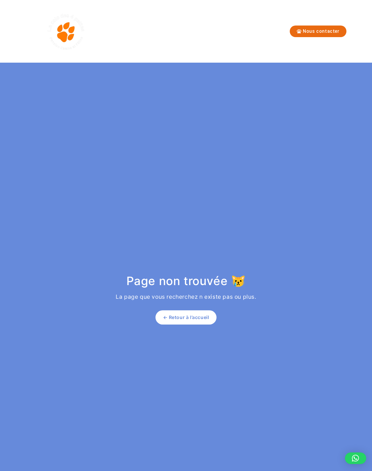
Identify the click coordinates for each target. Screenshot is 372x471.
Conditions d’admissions (241, 31)
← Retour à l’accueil (186, 317)
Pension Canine (181, 31)
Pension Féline (133, 31)
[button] (355, 458)
